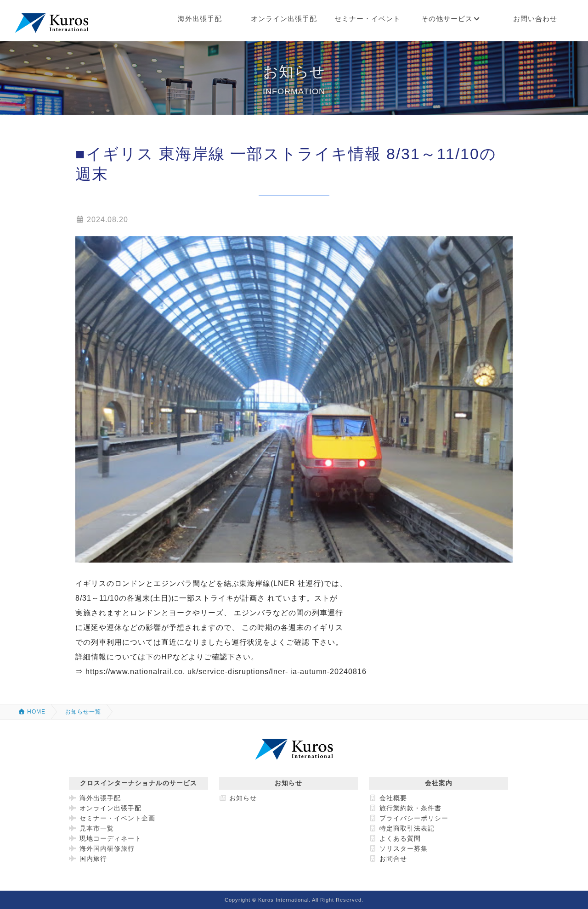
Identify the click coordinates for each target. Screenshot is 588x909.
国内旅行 (92, 858)
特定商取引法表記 (406, 828)
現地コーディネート (109, 838)
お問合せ (392, 858)
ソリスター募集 (402, 848)
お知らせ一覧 (83, 711)
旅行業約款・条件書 (409, 808)
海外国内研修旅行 (106, 848)
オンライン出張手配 (109, 808)
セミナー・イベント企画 (116, 818)
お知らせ (242, 798)
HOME (35, 711)
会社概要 (392, 798)
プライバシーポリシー (412, 818)
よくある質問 (399, 838)
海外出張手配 (99, 798)
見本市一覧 (95, 828)
